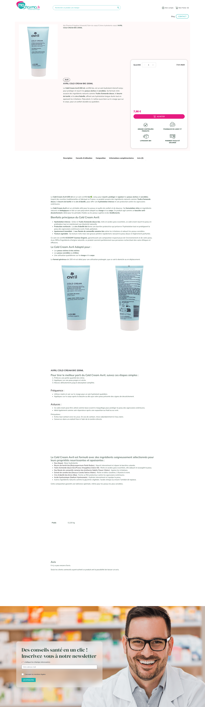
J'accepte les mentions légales (35, 674)
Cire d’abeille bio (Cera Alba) (65, 475)
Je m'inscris (28, 680)
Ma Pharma (67, 25)
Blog (173, 16)
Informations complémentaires (121, 158)
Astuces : (56, 404)
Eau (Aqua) (58, 463)
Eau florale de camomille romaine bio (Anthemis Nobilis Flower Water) (82, 470)
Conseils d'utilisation (84, 158)
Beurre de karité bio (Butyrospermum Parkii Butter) (74, 465)
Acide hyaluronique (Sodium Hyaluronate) (70, 477)
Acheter (161, 116)
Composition (101, 158)
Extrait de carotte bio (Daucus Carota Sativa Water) (75, 472)
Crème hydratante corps (107, 25)
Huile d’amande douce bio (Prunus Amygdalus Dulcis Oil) (76, 468)
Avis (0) (140, 158)
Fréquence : (57, 390)
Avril (66, 80)
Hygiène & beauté (79, 25)
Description (67, 158)
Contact (182, 16)
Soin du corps (92, 25)
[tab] (68, 158)
